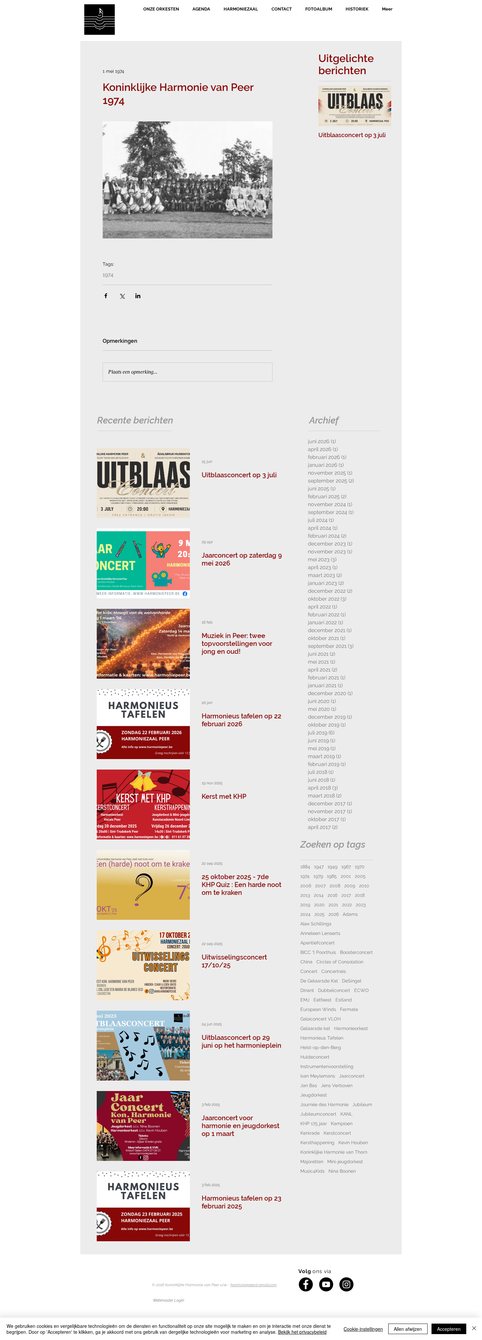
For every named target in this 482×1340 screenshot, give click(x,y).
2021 (333, 904)
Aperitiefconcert (317, 942)
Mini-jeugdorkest (345, 1161)
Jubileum (362, 1104)
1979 (318, 876)
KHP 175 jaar (313, 1123)
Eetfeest (322, 999)
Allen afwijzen (408, 1329)
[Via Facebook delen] (106, 296)
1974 (108, 275)
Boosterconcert (356, 952)
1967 (346, 866)
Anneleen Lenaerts (320, 933)
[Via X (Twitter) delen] (122, 296)
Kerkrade (310, 1133)
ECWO (361, 990)
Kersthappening (317, 1142)
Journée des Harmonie (324, 1104)
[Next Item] (381, 106)
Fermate (349, 1009)
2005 (360, 876)
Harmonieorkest (351, 1028)
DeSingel (351, 980)
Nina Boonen (342, 1171)
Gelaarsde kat (315, 1028)
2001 (346, 876)
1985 (332, 876)
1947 (319, 866)
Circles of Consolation (339, 961)
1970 (360, 866)
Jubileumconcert (318, 1114)
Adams (350, 914)
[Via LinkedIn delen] (138, 296)
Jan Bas (308, 1085)
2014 (319, 895)
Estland (343, 999)
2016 (332, 895)
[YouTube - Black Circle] (326, 1284)
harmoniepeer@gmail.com (254, 1285)
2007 (320, 885)
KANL (346, 1114)
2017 (346, 895)
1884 (305, 866)
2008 (335, 885)
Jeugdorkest (313, 1095)
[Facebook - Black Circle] (306, 1284)
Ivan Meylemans (317, 1076)
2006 (305, 885)
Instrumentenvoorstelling (326, 1066)
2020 (319, 904)
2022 (347, 904)
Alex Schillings (315, 923)
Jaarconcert (352, 1076)
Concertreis (333, 971)
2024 (305, 914)
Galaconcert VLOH (320, 1018)
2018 (360, 895)
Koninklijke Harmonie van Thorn (333, 1152)
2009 (349, 885)
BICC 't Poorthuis (318, 952)
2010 (364, 885)
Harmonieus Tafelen (321, 1038)
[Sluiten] (474, 1329)
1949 (332, 866)
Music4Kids (312, 1171)
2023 (361, 904)
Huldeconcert (315, 1057)
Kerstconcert (337, 1133)
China (306, 961)
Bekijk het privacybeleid (302, 1332)
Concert (308, 971)
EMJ (305, 999)
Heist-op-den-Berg (320, 1047)
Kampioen (341, 1123)
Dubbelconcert (334, 990)
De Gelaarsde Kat (319, 980)
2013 (305, 895)
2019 (305, 904)
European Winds (318, 1009)
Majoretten (311, 1161)
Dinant (307, 990)
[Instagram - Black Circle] (346, 1284)
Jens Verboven (336, 1085)
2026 (334, 914)
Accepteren (449, 1329)
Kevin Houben (353, 1142)
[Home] (99, 19)
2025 (319, 914)
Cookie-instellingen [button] (363, 1329)
